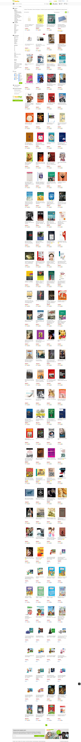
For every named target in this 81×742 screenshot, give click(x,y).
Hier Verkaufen (16, 86)
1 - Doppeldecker (62, 27)
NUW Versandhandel (17, 90)
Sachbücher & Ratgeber (18, 16)
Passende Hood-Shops (18, 88)
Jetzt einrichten (17, 100)
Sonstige (15, 21)
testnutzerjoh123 (16, 93)
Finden (21, 83)
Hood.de (15, 1)
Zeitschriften (16, 19)
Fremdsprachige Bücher (18, 12)
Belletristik (15, 10)
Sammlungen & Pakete (17, 20)
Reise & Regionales (17, 15)
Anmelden (39, 735)
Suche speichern (26, 12)
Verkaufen (50, 1)
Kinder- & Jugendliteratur (16, 14)
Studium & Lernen (17, 17)
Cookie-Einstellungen (35, 741)
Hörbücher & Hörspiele (17, 11)
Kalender (15, 18)
